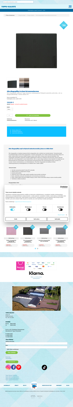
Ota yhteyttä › (12, 361)
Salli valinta (36, 219)
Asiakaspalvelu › (36, 278)
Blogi (67, 385)
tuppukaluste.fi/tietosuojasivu (23, 201)
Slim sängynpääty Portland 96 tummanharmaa (46, 15)
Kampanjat (59, 385)
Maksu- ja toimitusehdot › (36, 277)
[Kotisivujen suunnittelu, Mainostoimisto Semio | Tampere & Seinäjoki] (33, 397)
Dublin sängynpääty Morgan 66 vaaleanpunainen (11, 241)
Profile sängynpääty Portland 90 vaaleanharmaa (61, 241)
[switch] (28, 210)
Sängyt (16, 385)
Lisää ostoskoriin (34, 115)
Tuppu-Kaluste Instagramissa (12, 376)
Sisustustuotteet (47, 385)
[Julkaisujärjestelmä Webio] (39, 397)
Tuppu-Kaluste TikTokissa (11, 375)
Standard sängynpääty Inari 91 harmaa (44, 241)
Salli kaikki (57, 219)
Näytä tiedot (61, 214)
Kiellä (15, 219)
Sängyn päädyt (30, 15)
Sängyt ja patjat (21, 15)
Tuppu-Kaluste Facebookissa (12, 378)
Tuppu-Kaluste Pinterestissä (12, 379)
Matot (24, 385)
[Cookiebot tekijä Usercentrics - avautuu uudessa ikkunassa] (61, 187)
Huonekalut (7, 385)
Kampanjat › (8, 357)
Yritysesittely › (9, 358)
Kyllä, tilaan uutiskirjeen (13, 349)
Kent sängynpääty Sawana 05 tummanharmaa (27, 241)
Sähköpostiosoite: (10, 341)
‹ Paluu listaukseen (10, 15)
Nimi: (7, 345)
